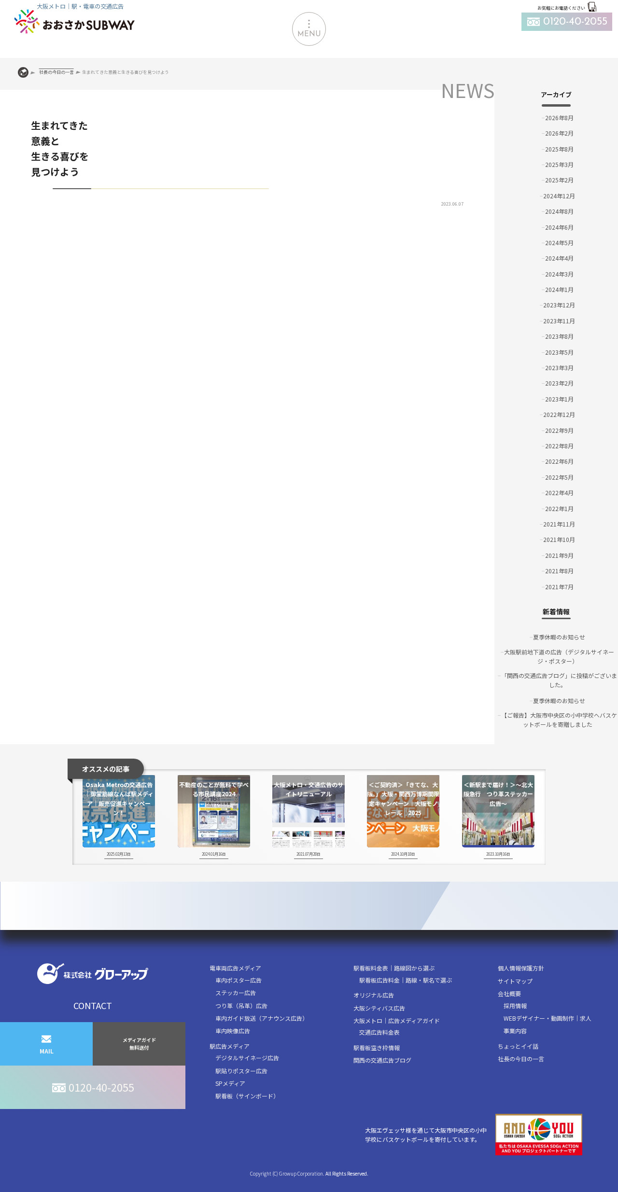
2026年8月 (559, 117)
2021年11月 (559, 524)
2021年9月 (559, 555)
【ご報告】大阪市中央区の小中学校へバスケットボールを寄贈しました (559, 719)
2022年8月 (559, 446)
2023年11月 (559, 321)
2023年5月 (559, 352)
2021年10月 (559, 539)
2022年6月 (559, 461)
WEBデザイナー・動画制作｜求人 (547, 1018)
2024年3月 (559, 274)
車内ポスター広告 (238, 980)
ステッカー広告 (235, 992)
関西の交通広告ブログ (382, 1060)
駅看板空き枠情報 (376, 1047)
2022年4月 (559, 492)
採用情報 (515, 1005)
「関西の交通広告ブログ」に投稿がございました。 (559, 680)
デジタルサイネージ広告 (247, 1057)
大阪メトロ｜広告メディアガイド (396, 1020)
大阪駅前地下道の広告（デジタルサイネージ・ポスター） (559, 656)
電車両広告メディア (235, 968)
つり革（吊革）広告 (241, 1005)
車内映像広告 (232, 1030)
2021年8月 (559, 571)
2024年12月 (559, 196)
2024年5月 (559, 242)
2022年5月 (559, 477)
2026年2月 (559, 133)
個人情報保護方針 (521, 968)
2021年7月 (559, 586)
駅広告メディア (230, 1046)
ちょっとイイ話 (518, 1046)
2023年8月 (559, 336)
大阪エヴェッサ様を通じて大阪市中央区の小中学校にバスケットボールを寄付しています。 (426, 1134)
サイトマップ (515, 981)
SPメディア (230, 1083)
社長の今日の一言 (521, 1058)
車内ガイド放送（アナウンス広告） (261, 1018)
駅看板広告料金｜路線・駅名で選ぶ (405, 980)
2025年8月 (559, 149)
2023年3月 (559, 367)
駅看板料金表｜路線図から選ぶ (394, 968)
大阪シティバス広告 (379, 1008)
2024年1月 (559, 289)
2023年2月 (559, 383)
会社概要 (509, 993)
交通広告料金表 (379, 1032)
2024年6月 (559, 227)
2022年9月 (559, 430)
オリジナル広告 (373, 995)
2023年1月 (559, 399)
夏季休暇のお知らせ (559, 637)
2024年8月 (559, 211)
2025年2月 (559, 180)
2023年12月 (559, 305)
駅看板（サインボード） (247, 1096)
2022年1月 (559, 508)
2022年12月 (559, 414)
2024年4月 (559, 258)
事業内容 (515, 1030)
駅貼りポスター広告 (241, 1071)
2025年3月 (559, 164)
